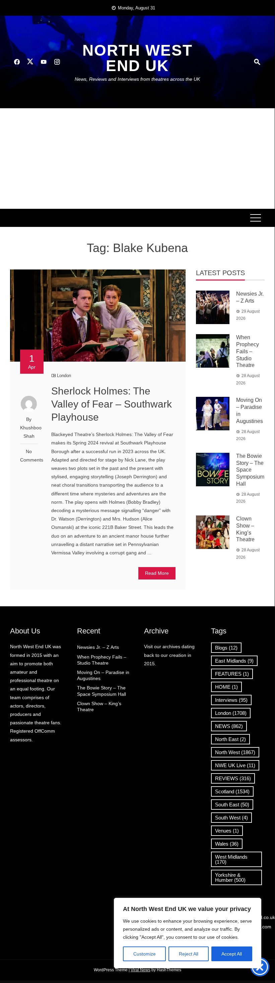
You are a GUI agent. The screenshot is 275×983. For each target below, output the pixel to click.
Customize (144, 954)
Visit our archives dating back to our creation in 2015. (169, 655)
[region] (187, 933)
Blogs (226, 648)
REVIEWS (233, 778)
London (64, 375)
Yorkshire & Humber (230, 877)
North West (235, 752)
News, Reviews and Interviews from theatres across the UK (137, 79)
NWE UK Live (235, 765)
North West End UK (137, 58)
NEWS (229, 726)
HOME (226, 687)
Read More (157, 573)
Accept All (231, 954)
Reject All (188, 954)
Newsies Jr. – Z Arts (98, 647)
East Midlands (234, 661)
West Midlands (231, 859)
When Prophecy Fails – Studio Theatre (247, 351)
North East (230, 739)
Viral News (140, 970)
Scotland (232, 791)
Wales (226, 844)
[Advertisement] (137, 158)
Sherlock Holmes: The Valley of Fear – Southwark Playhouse (111, 404)
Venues (227, 831)
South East (232, 804)
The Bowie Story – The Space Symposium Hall (250, 470)
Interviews (231, 700)
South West (231, 817)
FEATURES (232, 674)
